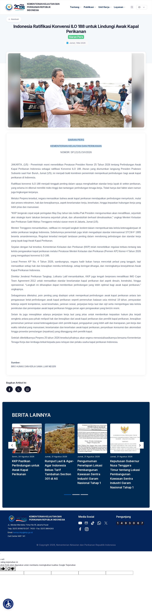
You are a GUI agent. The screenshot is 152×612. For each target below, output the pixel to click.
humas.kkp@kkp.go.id (23, 532)
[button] (67, 494)
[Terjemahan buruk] (11, 568)
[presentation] (12, 445)
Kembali (15, 19)
